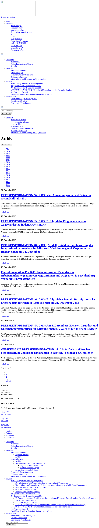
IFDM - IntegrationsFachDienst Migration (27, 83)
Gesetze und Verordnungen (21, 103)
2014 (8, 175)
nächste (8, 381)
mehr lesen (5, 212)
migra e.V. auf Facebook (6, 413)
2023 (8, 156)
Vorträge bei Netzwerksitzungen (27, 492)
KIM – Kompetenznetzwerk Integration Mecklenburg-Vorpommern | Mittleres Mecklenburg (50, 505)
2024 (8, 153)
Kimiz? (13, 34)
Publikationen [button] (11, 97)
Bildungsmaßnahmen (19, 77)
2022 (8, 158)
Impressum (10, 435)
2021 (8, 160)
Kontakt (9, 21)
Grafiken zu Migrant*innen (25, 489)
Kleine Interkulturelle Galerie (22, 64)
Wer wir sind (15, 62)
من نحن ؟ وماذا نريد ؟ (19, 41)
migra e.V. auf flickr (5, 419)
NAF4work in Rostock (19, 92)
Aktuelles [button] (9, 68)
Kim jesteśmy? (16, 39)
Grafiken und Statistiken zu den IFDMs (30, 487)
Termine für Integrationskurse (22, 75)
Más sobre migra (17, 28)
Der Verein (10, 442)
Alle (7, 149)
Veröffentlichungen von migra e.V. (24, 99)
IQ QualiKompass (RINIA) (25, 502)
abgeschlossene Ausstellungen (31, 465)
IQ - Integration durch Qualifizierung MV (26, 88)
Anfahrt (9, 433)
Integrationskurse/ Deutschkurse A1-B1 (26, 86)
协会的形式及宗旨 (18, 43)
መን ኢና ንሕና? (16, 46)
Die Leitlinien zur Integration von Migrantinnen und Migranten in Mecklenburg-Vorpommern (51, 485)
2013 (8, 177)
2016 (8, 171)
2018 (8, 166)
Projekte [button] (9, 81)
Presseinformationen (18, 70)
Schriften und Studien (19, 101)
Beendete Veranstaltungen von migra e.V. (31, 463)
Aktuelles (9, 118)
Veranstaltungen (17, 73)
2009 (8, 184)
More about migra (17, 30)
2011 (8, 182)
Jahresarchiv (6, 145)
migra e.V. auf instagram (6, 426)
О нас (13, 36)
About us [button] (9, 23)
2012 (8, 179)
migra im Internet (21, 122)
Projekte (9, 479)
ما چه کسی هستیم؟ (19, 50)
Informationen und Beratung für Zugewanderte (28, 79)
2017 (8, 169)
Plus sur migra (16, 26)
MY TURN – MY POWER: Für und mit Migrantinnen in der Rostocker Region (41, 90)
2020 (8, 162)
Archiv (18, 124)
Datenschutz (10, 437)
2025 (8, 151)
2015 (8, 173)
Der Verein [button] (10, 60)
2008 (8, 186)
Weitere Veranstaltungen (29, 468)
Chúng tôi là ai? (17, 48)
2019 (8, 164)
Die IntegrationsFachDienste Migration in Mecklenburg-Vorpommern (41, 483)
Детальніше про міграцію (21, 32)
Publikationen (11, 513)
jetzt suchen (6, 113)
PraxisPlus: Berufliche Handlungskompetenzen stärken (31, 94)
